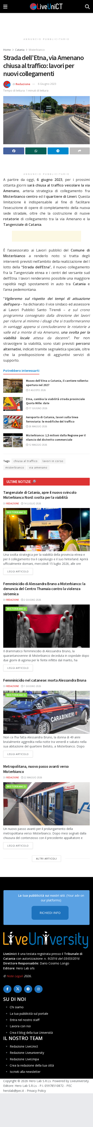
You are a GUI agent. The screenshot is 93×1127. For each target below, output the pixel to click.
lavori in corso (53, 461)
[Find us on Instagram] (38, 989)
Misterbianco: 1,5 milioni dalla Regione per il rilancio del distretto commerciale (56, 437)
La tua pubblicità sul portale (29, 1013)
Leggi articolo (20, 571)
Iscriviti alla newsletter (25, 1072)
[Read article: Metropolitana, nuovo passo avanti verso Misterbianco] (46, 803)
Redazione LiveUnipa (24, 1059)
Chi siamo (17, 1007)
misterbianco (14, 467)
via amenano (38, 467)
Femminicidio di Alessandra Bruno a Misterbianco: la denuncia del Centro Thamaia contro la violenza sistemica (44, 588)
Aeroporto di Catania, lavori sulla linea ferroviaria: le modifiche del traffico (52, 419)
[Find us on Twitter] (18, 989)
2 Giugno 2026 (32, 599)
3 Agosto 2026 (37, 390)
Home (7, 50)
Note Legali (15, 976)
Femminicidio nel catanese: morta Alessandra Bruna (44, 680)
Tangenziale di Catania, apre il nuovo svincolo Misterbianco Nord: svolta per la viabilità (39, 495)
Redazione (23, 84)
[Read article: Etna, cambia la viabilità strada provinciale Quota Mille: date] (13, 404)
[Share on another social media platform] (80, 150)
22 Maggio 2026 (32, 777)
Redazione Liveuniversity (27, 1053)
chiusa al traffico (26, 461)
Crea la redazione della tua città (32, 1065)
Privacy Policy (36, 1091)
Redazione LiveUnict (24, 1046)
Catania (19, 50)
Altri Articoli (46, 858)
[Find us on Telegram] (28, 989)
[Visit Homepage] (46, 6)
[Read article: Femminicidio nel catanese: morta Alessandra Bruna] (46, 712)
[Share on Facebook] (13, 150)
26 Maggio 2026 (37, 426)
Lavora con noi (20, 1026)
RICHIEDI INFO (50, 913)
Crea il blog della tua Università (31, 1032)
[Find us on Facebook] (7, 989)
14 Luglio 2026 (32, 503)
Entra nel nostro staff (24, 1020)
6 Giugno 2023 (47, 84)
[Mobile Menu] (5, 6)
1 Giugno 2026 (32, 686)
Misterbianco (37, 50)
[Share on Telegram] (58, 150)
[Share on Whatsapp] (35, 150)
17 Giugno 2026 (37, 408)
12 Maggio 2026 (37, 444)
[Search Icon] (87, 6)
